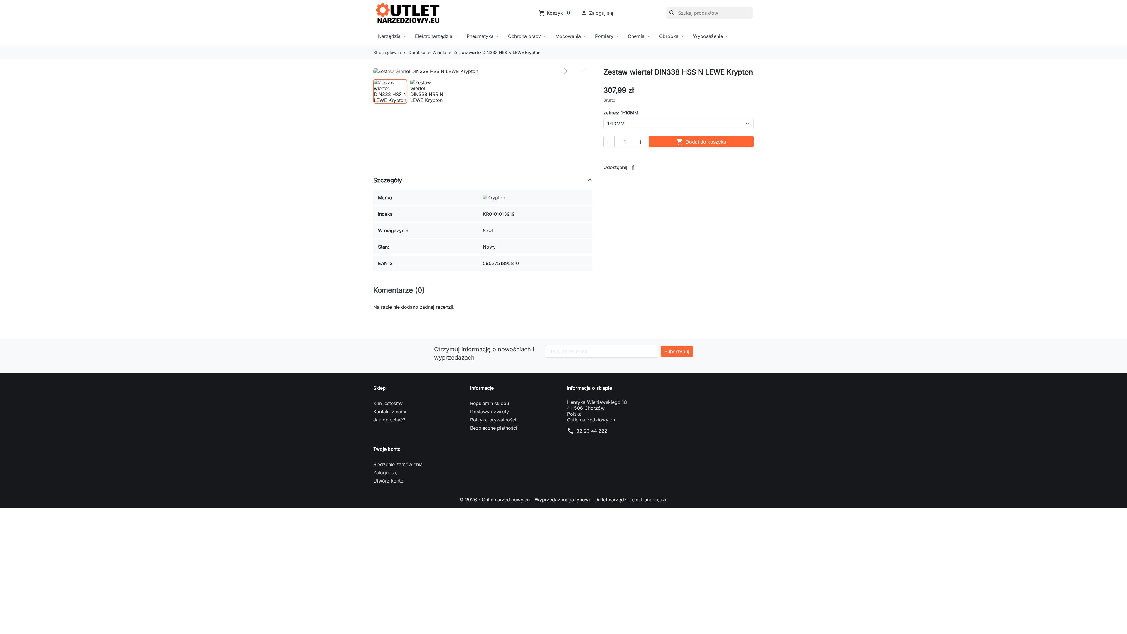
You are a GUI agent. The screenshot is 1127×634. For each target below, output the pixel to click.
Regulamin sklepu (489, 403)
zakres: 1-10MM (620, 113)
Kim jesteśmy (388, 403)
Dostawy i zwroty (489, 411)
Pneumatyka (481, 36)
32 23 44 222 (591, 431)
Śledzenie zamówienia (398, 464)
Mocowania (568, 36)
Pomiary (605, 36)
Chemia (637, 36)
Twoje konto (387, 449)
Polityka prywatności (493, 420)
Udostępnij (633, 167)
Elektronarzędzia (434, 36)
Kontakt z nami (389, 411)
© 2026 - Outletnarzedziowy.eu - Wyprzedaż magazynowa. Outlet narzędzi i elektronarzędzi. (563, 500)
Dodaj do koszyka (701, 141)
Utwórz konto (388, 481)
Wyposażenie (708, 36)
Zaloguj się (385, 473)
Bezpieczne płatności (493, 428)
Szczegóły (387, 180)
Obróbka (669, 36)
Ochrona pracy (525, 36)
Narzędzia (390, 36)
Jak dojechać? (389, 420)
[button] (597, 13)
